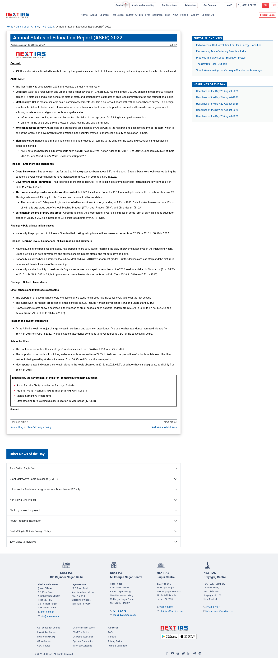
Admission (190, 5)
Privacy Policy (115, 641)
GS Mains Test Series (83, 636)
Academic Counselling (142, 5)
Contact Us (207, 14)
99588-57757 (213, 607)
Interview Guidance (82, 645)
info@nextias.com (50, 616)
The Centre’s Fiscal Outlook (211, 63)
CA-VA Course (44, 641)
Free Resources (153, 14)
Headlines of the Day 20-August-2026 (217, 116)
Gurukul (120, 5)
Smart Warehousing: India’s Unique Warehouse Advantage (229, 70)
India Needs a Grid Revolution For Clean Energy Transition (228, 45)
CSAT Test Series (81, 632)
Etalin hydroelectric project (25, 510)
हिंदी (274, 5)
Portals (184, 14)
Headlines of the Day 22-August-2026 (217, 103)
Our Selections (169, 5)
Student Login (267, 15)
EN (265, 5)
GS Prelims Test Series (84, 627)
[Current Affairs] (17, 15)
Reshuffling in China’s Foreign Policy (30, 427)
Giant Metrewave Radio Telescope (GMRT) (34, 478)
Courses (104, 14)
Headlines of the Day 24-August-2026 (217, 97)
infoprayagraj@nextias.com (220, 611)
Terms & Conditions (117, 645)
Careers (112, 636)
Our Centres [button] (210, 5)
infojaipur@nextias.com (171, 611)
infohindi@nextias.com (124, 615)
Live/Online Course (46, 632)
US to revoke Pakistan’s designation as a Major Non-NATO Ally (45, 489)
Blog (167, 14)
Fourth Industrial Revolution (25, 520)
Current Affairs (134, 14)
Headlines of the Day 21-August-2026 (217, 109)
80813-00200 (47, 612)
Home (84, 14)
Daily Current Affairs (27, 26)
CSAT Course (43, 645)
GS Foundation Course (48, 627)
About (93, 14)
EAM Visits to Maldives (163, 427)
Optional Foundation (83, 641)
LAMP (229, 5)
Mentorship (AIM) (46, 636)
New (175, 14)
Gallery (195, 14)
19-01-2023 (47, 26)
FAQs (110, 632)
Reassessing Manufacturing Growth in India (221, 51)
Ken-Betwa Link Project (23, 499)
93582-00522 (166, 607)
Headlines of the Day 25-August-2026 (217, 91)
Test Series (117, 14)
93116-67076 (119, 610)
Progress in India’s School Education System (221, 57)
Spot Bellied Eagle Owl (22, 468)
